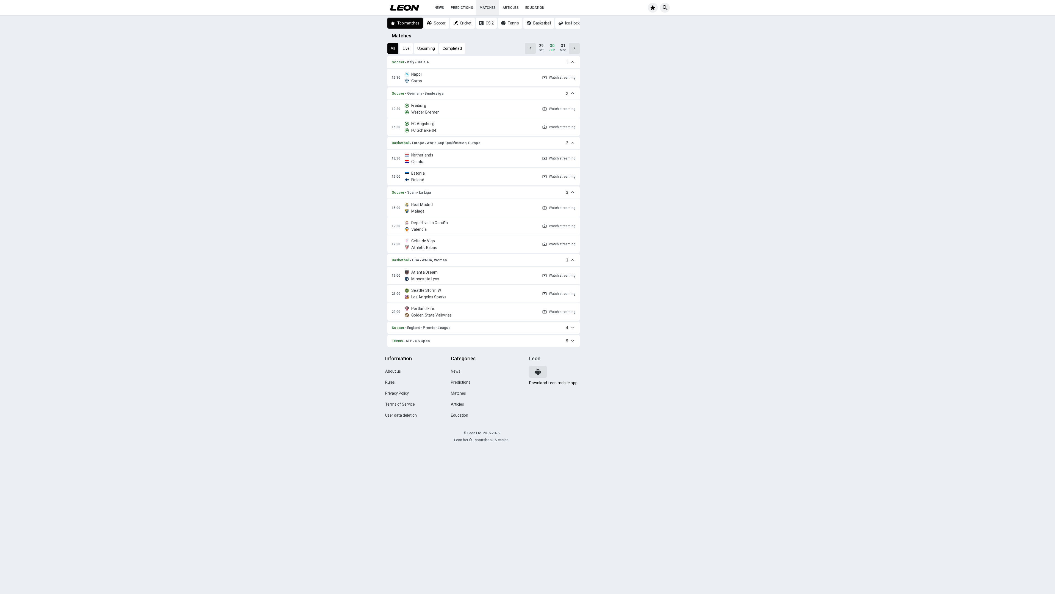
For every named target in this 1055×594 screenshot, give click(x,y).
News (439, 8)
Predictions (462, 8)
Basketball (401, 143)
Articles (510, 8)
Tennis (397, 341)
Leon (534, 358)
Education (535, 8)
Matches (488, 8)
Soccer (398, 62)
